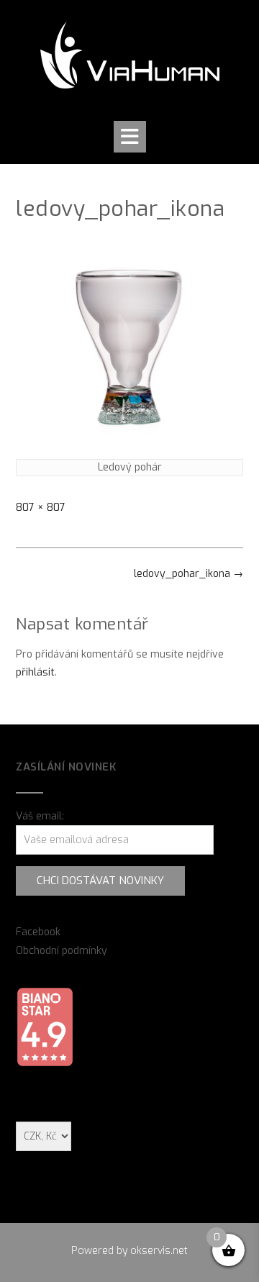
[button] (130, 137)
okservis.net (159, 1251)
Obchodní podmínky (61, 951)
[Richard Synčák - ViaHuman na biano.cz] (44, 1063)
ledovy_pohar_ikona (188, 574)
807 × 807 (40, 507)
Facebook (38, 932)
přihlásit (35, 672)
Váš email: (40, 816)
